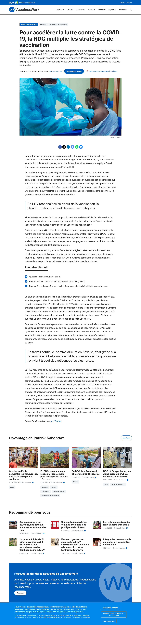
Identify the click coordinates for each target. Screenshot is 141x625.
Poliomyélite (45, 491)
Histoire (91, 9)
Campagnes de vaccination (58, 24)
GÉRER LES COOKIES (110, 608)
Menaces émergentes (107, 9)
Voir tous (126, 438)
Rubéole (53, 487)
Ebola (12, 487)
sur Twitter (56, 421)
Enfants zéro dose (58, 491)
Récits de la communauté (29, 24)
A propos (60, 9)
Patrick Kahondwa (55, 71)
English (122, 3)
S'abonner (20, 593)
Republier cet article (74, 71)
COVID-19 (43, 24)
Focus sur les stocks (118, 484)
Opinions (123, 9)
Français (129, 3)
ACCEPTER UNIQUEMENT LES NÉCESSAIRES (113, 615)
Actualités (80, 9)
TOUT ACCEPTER (109, 621)
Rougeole (45, 487)
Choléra (75, 482)
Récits (70, 9)
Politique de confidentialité (81, 617)
